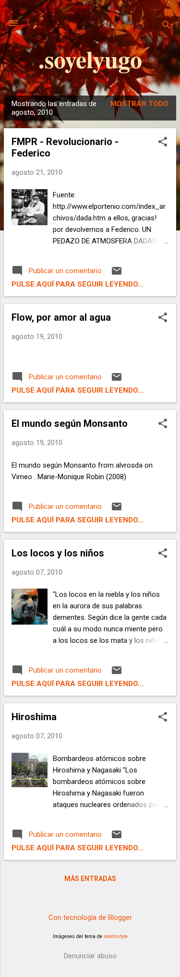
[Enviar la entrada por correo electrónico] (116, 274)
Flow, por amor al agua (61, 317)
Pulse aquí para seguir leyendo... (78, 284)
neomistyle (116, 936)
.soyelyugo (90, 58)
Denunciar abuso (90, 956)
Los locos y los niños (58, 553)
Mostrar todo (139, 103)
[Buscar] (166, 26)
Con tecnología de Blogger (90, 917)
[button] (162, 142)
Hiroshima (34, 717)
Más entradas (90, 878)
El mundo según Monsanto (70, 423)
